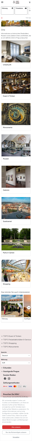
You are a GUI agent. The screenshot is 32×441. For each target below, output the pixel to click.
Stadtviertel (7, 221)
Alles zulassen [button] (16, 427)
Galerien (6, 190)
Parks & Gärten (8, 253)
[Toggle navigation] (2, 2)
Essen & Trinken (9, 96)
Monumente (7, 127)
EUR (3, 363)
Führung (4, 319)
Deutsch (5, 355)
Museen (6, 159)
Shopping (6, 284)
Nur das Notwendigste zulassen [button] (16, 432)
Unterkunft (7, 65)
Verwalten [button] (16, 437)
